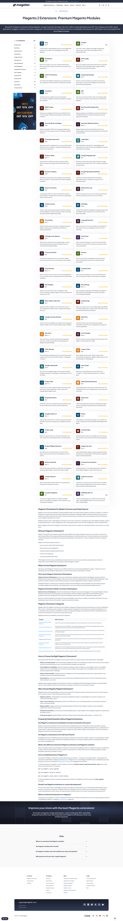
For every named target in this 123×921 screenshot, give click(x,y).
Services (66, 5)
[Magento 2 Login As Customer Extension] (91, 481)
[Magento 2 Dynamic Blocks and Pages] (55, 128)
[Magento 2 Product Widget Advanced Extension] (55, 451)
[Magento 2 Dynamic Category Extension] (55, 176)
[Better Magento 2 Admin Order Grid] (55, 305)
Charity (48, 890)
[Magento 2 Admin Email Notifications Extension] (91, 386)
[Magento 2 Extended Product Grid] (55, 144)
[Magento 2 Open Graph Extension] (91, 370)
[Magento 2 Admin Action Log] (91, 192)
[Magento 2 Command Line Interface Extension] (91, 466)
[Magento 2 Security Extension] (91, 257)
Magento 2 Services (32, 878)
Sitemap (29, 883)
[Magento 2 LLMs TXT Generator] (55, 79)
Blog (83, 5)
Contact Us (78, 5)
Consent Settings (90, 885)
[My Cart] (103, 5)
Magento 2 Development (70, 890)
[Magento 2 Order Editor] (91, 144)
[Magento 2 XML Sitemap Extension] (91, 289)
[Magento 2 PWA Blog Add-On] (91, 497)
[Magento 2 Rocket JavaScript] (55, 466)
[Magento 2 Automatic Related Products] (91, 128)
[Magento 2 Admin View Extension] (91, 402)
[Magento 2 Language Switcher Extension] (91, 225)
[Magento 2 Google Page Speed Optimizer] (91, 176)
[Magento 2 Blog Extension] (55, 47)
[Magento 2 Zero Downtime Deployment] (91, 112)
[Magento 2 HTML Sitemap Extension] (55, 354)
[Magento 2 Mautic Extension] (91, 418)
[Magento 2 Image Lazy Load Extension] (91, 451)
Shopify (65, 892)
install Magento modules (64, 761)
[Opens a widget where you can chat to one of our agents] (4, 918)
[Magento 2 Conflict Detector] (55, 481)
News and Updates (68, 883)
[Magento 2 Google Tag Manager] (91, 79)
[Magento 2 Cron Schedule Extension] (91, 338)
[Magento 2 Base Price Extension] (91, 321)
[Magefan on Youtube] (103, 904)
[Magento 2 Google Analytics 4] (55, 418)
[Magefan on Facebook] (92, 904)
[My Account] (108, 5)
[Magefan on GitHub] (84, 904)
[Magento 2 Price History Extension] (55, 225)
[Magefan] (21, 5)
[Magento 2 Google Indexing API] (55, 370)
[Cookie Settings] (115, 918)
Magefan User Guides (69, 881)
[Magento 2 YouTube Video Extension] (91, 434)
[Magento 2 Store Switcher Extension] (55, 273)
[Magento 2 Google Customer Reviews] (55, 321)
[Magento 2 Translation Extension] (55, 95)
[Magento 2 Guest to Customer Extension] (55, 192)
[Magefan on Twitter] (95, 904)
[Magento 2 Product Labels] (55, 160)
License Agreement (91, 878)
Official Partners (50, 885)
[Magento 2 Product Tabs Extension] (55, 386)
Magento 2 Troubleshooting (70, 878)
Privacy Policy (89, 883)
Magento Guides (68, 885)
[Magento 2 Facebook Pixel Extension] (91, 273)
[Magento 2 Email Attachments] (55, 402)
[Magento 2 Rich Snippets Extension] (55, 289)
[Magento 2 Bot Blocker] (55, 63)
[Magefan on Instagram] (99, 904)
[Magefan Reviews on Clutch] (87, 916)
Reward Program (50, 888)
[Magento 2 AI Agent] (91, 47)
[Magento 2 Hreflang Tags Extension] (91, 305)
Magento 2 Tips (67, 888)
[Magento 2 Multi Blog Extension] (91, 208)
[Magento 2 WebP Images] (55, 112)
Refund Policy (89, 881)
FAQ (87, 888)
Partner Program (50, 883)
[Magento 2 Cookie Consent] (55, 208)
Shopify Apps (59, 5)
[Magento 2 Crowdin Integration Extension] (55, 497)
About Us (72, 5)
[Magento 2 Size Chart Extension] (55, 338)
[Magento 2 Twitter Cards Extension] (55, 434)
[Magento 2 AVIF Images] (91, 63)
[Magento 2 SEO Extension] (91, 95)
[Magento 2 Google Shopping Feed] (91, 160)
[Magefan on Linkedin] (88, 904)
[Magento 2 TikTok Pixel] (91, 241)
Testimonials (49, 881)
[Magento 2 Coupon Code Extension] (91, 354)
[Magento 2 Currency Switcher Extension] (55, 257)
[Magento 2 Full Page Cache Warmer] (55, 241)
